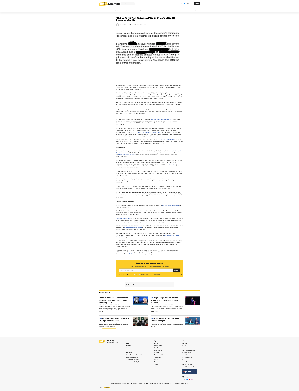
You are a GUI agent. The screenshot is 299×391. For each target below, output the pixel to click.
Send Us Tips (185, 355)
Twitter (131, 254)
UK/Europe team (156, 274)
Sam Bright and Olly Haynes (106, 323)
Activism (156, 359)
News (127, 343)
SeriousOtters (107, 387)
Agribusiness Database (132, 357)
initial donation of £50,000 (166, 139)
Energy (156, 343)
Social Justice (158, 350)
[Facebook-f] (179, 4)
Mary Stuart (103, 304)
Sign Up (176, 270)
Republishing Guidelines (188, 350)
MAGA (156, 311)
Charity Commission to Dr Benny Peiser (149, 132)
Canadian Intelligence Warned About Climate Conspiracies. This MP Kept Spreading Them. (113, 300)
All (136, 274)
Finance (156, 364)
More (153, 10)
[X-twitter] (182, 4)
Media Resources (186, 352)
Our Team (184, 345)
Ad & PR (156, 348)
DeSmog (114, 3)
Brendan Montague (127, 24)
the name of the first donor (161, 119)
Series (127, 348)
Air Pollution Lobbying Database (134, 362)
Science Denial (158, 345)
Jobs (183, 359)
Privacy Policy (185, 362)
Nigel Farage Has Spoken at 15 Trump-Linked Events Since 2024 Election (164, 300)
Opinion (156, 366)
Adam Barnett (156, 304)
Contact (184, 348)
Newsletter (185, 377)
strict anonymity (171, 164)
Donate (197, 3)
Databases (129, 345)
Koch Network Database (132, 359)
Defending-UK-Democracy (109, 328)
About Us (184, 343)
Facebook (139, 254)
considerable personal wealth (133, 227)
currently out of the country (170, 205)
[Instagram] (192, 379)
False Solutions (158, 357)
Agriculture (157, 352)
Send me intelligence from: (126, 274)
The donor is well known (123, 218)
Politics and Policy (159, 355)
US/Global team (144, 274)
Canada (156, 362)
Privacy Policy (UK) (187, 364)
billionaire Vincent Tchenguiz (127, 154)
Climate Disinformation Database (135, 355)
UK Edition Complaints (188, 366)
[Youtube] (189, 379)
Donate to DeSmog (187, 357)
